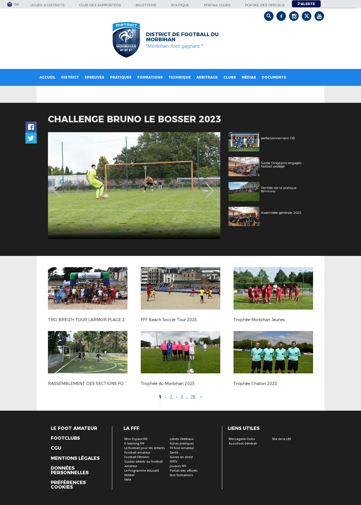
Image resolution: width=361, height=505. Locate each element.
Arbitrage (207, 77)
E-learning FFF (134, 443)
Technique (179, 77)
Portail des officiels (265, 4)
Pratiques (121, 77)
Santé (174, 452)
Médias (249, 77)
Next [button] (210, 186)
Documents (274, 77)
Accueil (47, 77)
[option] (134, 185)
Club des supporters (100, 4)
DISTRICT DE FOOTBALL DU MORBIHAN (182, 37)
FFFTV (173, 461)
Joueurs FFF (178, 466)
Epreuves (94, 77)
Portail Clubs (217, 4)
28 (192, 397)
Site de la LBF (281, 439)
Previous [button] (57, 186)
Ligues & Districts (47, 4)
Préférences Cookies (68, 484)
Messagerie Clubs (242, 439)
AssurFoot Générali (243, 443)
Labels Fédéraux (182, 439)
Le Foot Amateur (74, 428)
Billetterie (146, 4)
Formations (150, 77)
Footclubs (65, 438)
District (70, 77)
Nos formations (181, 475)
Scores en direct (181, 457)
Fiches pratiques (182, 443)
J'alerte (306, 4)
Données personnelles (70, 470)
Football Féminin (136, 457)
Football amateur (137, 452)
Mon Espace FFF (136, 439)
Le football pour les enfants (144, 448)
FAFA (127, 480)
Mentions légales (75, 458)
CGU (56, 448)
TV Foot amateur (182, 448)
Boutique (180, 4)
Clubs (229, 77)
